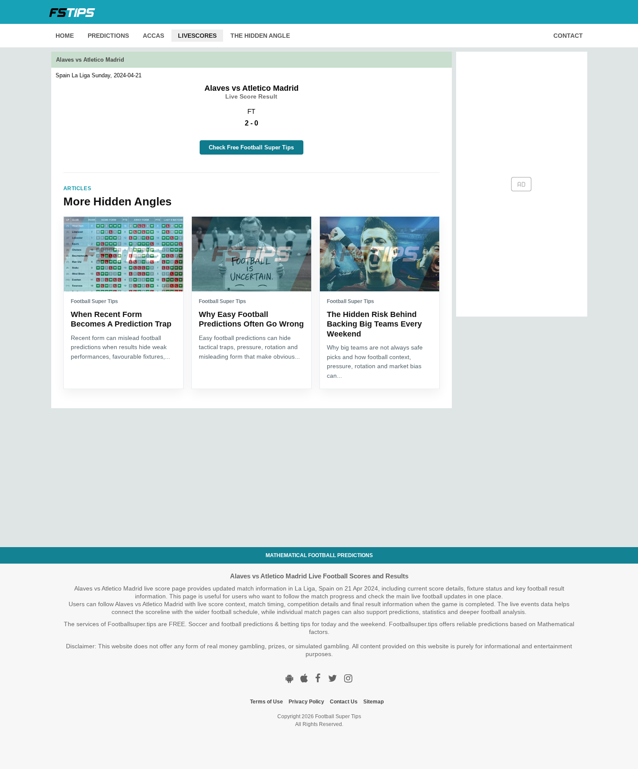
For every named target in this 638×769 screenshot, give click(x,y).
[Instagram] (348, 678)
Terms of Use (266, 702)
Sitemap (373, 702)
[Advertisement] (251, 469)
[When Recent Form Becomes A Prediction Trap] (123, 254)
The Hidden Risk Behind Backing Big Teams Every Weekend (374, 324)
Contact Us (344, 702)
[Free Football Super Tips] (74, 12)
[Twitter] (332, 678)
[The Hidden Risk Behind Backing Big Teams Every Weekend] (379, 254)
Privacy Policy (306, 702)
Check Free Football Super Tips (251, 147)
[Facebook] (318, 678)
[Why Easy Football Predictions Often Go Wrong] (251, 254)
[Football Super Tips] (289, 678)
